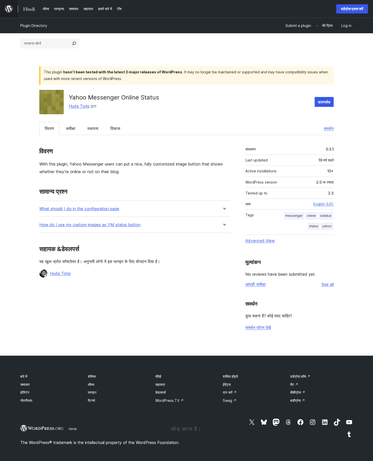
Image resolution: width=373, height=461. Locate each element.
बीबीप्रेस (297, 392)
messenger (294, 216)
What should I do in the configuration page (79, 208)
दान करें (230, 392)
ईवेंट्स (227, 384)
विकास (115, 128)
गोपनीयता (26, 400)
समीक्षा (70, 128)
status (313, 226)
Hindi (73, 429)
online (311, 216)
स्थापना (92, 128)
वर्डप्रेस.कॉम (300, 376)
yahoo (327, 226)
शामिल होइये (230, 376)
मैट (294, 384)
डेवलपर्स (160, 392)
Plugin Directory (33, 25)
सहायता (160, 384)
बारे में (23, 376)
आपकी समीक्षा (255, 284)
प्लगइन (92, 392)
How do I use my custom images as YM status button (90, 224)
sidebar (326, 216)
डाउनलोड (324, 102)
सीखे (158, 376)
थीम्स (91, 384)
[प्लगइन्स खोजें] (74, 43)
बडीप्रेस (297, 400)
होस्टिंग (24, 392)
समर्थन (329, 128)
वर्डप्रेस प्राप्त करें (352, 9)
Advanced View (260, 240)
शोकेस (92, 376)
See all (327, 284)
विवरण (49, 128)
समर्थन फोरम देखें (258, 327)
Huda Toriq (79, 106)
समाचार (25, 384)
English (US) (323, 204)
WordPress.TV (169, 400)
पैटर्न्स (91, 400)
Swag (229, 400)
